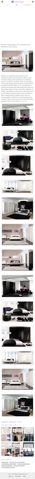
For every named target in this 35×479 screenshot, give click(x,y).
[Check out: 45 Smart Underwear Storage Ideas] (6, 449)
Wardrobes (5, 462)
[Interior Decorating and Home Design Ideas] (17, 2)
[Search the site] (33, 2)
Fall (17, 4)
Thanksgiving (27, 4)
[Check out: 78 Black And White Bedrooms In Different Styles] (28, 449)
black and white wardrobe (17, 462)
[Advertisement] (17, 24)
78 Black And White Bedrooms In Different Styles (28, 446)
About (24, 476)
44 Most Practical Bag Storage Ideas (17, 445)
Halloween (7, 4)
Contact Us (11, 476)
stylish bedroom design (8, 467)
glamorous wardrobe (24, 464)
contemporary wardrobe (9, 464)
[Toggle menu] (2, 2)
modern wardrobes (19, 465)
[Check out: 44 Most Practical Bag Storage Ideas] (17, 449)
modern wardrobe (7, 465)
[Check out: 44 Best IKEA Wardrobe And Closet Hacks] (6, 434)
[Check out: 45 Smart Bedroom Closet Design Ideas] (17, 434)
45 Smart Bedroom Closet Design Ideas (17, 430)
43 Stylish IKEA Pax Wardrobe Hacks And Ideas (28, 431)
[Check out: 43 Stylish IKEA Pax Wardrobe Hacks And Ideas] (28, 434)
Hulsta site (23, 101)
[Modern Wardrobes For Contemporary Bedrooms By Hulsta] (17, 71)
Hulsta (20, 85)
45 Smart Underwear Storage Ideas (6, 446)
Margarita (19, 422)
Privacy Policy (18, 476)
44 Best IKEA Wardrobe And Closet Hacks (6, 431)
